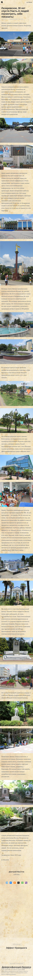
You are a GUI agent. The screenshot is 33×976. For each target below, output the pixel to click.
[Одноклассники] (15, 883)
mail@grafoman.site (26, 968)
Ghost (23, 969)
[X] (18, 883)
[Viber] (26, 883)
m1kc (9, 969)
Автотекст (20, 19)
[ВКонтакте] (11, 883)
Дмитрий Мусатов (16, 872)
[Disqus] (16, 911)
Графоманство (13, 19)
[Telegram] (7, 883)
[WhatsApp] (22, 883)
